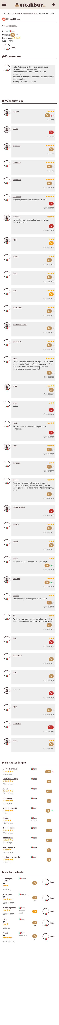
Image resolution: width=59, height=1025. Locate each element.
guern (15, 273)
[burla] (7, 47)
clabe (15, 446)
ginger (15, 386)
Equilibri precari (9, 908)
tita (4, 919)
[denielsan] (7, 464)
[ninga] (7, 404)
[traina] (7, 359)
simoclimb (17, 724)
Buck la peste (9, 828)
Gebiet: (5, 31)
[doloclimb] (7, 579)
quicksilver (17, 342)
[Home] (30, 4)
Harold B (33, 13)
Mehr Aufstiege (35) (9, 26)
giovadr (15, 256)
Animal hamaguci (10, 769)
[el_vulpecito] (7, 656)
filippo (15, 240)
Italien (14, 13)
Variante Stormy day (11, 857)
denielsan (16, 463)
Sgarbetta (7, 798)
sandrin (16, 596)
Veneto (20, 13)
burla (13, 47)
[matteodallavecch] (7, 325)
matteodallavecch (19, 325)
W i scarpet (8, 838)
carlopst (16, 112)
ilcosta (15, 423)
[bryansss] (7, 146)
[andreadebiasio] (7, 508)
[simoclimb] (7, 724)
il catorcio (7, 894)
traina (15, 359)
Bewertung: (7, 38)
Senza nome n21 (10, 808)
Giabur (6, 818)
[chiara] (7, 673)
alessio (15, 541)
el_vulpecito (17, 655)
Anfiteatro (23, 935)
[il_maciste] (7, 163)
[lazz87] (7, 129)
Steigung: (6, 35)
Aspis (5, 789)
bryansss (16, 146)
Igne (26, 13)
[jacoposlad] (7, 197)
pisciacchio (17, 180)
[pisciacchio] (7, 180)
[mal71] (7, 741)
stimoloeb (16, 217)
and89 (15, 558)
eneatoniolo (17, 308)
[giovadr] (7, 257)
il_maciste (16, 163)
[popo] (7, 639)
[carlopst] (7, 112)
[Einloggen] (54, 6)
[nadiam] (7, 525)
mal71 (15, 741)
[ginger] (7, 387)
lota (14, 616)
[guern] (7, 274)
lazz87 (15, 129)
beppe (15, 707)
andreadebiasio (19, 507)
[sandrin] (7, 596)
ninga (15, 403)
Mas (23, 919)
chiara (15, 672)
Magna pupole (9, 847)
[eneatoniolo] (7, 308)
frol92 (15, 291)
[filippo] (7, 240)
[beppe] (7, 707)
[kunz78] (7, 481)
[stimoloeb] (7, 218)
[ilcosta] (7, 424)
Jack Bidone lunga (10, 779)
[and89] (7, 559)
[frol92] (7, 291)
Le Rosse (24, 894)
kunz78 (15, 480)
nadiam (16, 524)
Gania (5, 933)
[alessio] (7, 542)
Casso (23, 879)
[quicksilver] (7, 342)
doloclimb (16, 579)
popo (14, 638)
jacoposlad (17, 197)
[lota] (7, 617)
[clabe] (7, 447)
